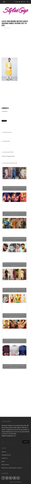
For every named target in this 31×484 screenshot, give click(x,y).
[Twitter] (17, 2)
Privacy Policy (5, 464)
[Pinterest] (22, 2)
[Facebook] (15, 2)
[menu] (4, 2)
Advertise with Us (6, 455)
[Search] (27, 2)
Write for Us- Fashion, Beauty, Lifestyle (12, 468)
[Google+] (19, 2)
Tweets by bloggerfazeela (8, 156)
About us (4, 451)
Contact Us (4, 458)
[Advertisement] (15, 45)
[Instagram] (24, 2)
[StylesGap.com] (15, 10)
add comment (7, 27)
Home (3, 461)
